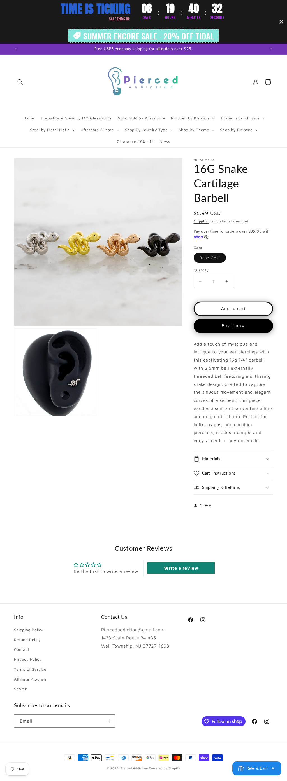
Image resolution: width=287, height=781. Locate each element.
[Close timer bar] (281, 22)
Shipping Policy (28, 629)
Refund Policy (27, 639)
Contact (21, 649)
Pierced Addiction (134, 768)
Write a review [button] (181, 568)
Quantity (201, 270)
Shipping (201, 221)
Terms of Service (30, 669)
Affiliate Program (30, 679)
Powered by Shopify (164, 768)
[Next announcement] (271, 49)
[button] (20, 82)
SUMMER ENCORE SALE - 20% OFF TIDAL (148, 36)
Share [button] (205, 505)
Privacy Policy (27, 659)
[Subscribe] (108, 721)
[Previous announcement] (16, 49)
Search (20, 688)
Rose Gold (210, 257)
